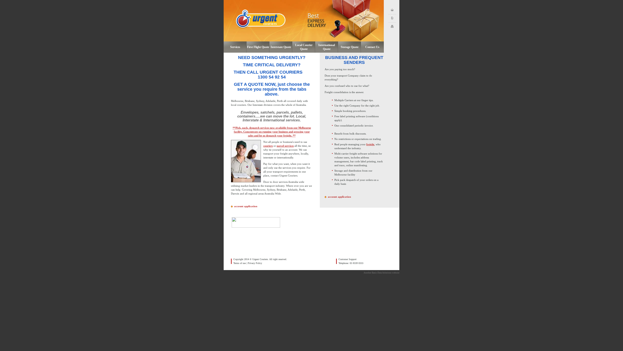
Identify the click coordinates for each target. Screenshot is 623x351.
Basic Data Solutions (382, 273)
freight (370, 144)
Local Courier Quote (303, 47)
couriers (268, 145)
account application (245, 206)
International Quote (326, 47)
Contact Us (372, 47)
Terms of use (239, 263)
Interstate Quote (281, 47)
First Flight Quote (258, 47)
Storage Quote (349, 47)
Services (235, 47)
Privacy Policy (255, 263)
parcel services (285, 145)
